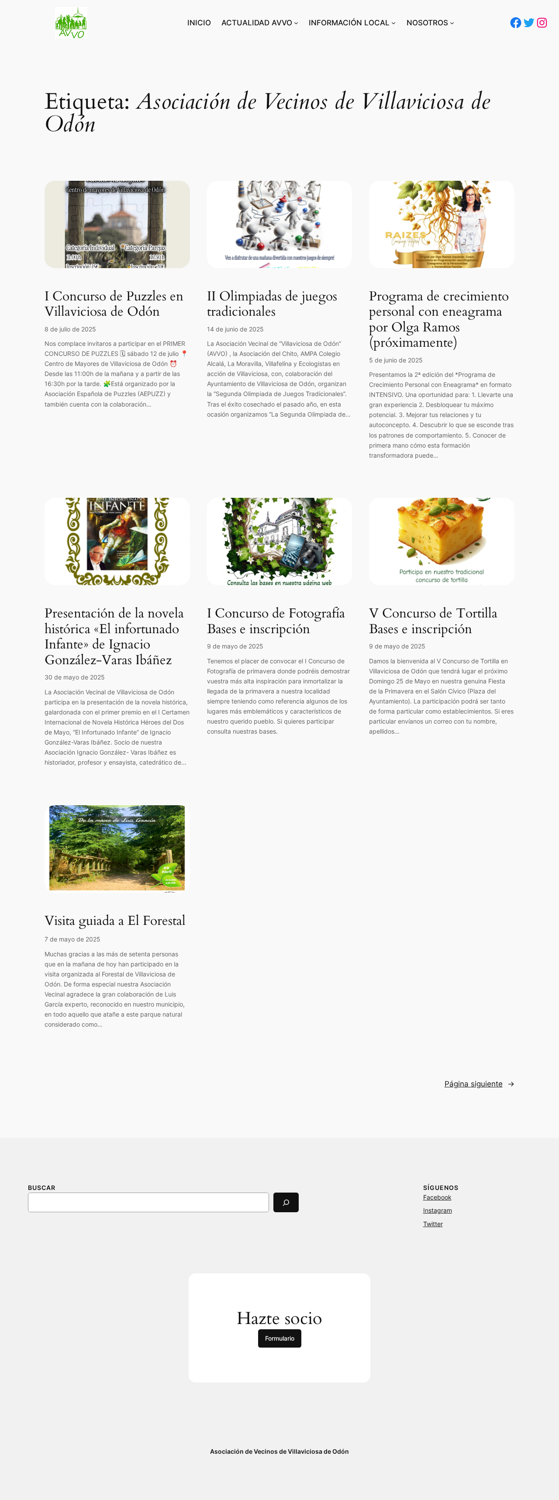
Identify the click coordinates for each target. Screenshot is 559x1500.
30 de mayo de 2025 (75, 677)
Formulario (279, 1338)
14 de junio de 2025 (235, 329)
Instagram (437, 1210)
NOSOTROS (427, 22)
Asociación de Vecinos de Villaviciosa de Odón (279, 1451)
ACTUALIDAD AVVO (256, 22)
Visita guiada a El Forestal (115, 921)
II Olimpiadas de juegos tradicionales (272, 304)
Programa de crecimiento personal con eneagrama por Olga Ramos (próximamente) (439, 320)
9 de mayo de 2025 (235, 646)
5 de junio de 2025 (396, 360)
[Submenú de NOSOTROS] (452, 23)
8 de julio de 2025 (70, 329)
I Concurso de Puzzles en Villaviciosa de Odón (114, 304)
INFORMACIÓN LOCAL (349, 22)
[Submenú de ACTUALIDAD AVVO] (296, 23)
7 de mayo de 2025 (72, 939)
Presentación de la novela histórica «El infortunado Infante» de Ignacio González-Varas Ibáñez (114, 637)
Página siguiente (479, 1083)
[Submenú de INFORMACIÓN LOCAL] (393, 23)
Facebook (437, 1197)
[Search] (286, 1202)
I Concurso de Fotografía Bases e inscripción (276, 621)
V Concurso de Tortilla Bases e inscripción (433, 621)
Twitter (433, 1224)
